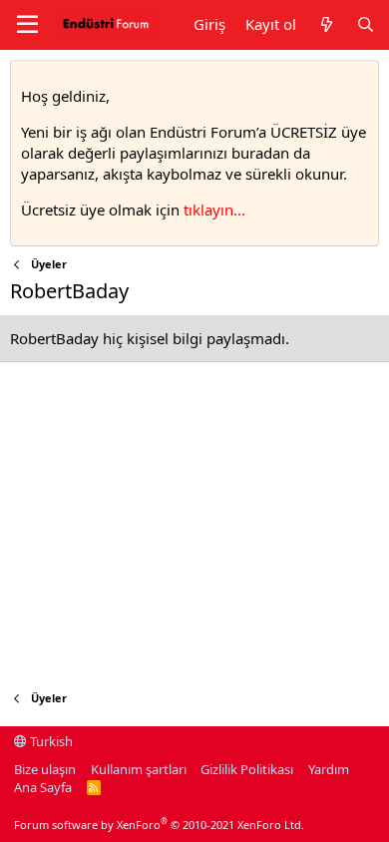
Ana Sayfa (43, 787)
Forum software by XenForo (159, 824)
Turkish (50, 741)
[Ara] (365, 24)
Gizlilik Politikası (246, 769)
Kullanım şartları (139, 769)
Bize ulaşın (45, 769)
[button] (27, 25)
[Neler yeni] (325, 24)
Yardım (328, 769)
